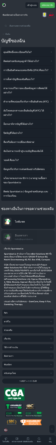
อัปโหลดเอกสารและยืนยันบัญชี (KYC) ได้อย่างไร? (23, 112)
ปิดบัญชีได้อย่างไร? (13, 133)
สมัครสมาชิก (47, 5)
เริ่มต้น (7, 34)
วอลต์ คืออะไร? (11, 160)
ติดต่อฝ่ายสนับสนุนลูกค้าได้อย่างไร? (21, 61)
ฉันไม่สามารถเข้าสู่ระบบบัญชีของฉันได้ (23, 151)
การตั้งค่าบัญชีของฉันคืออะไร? (18, 79)
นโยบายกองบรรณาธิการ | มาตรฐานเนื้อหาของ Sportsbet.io (25, 180)
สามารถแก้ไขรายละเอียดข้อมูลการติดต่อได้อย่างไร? (25, 90)
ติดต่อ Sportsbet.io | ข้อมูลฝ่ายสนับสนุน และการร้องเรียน (25, 193)
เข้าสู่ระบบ (32, 5)
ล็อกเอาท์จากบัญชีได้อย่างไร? (18, 123)
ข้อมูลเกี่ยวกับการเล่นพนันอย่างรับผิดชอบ (24, 169)
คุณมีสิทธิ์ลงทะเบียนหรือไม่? (17, 52)
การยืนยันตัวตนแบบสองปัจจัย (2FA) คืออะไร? (25, 70)
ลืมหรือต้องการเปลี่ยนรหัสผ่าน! (18, 142)
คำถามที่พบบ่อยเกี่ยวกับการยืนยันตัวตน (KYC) (26, 101)
